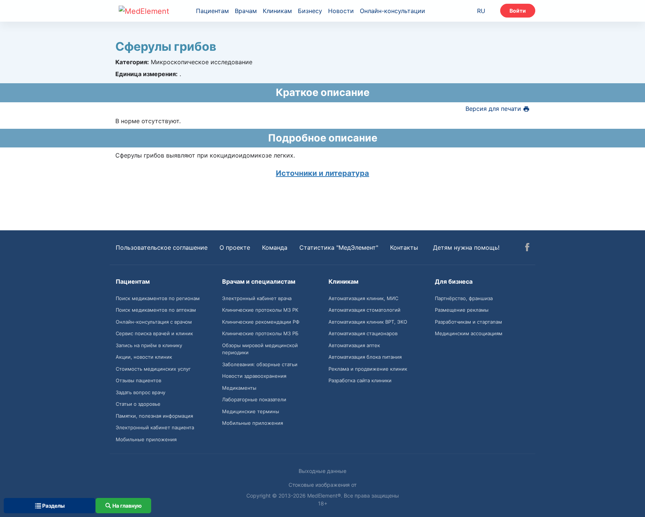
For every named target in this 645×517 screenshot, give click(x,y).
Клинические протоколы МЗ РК (260, 310)
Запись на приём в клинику (149, 345)
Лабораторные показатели (254, 399)
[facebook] (527, 248)
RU (481, 11)
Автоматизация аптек (354, 345)
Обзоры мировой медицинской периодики (260, 349)
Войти (518, 10)
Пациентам (212, 11)
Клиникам (277, 11)
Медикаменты (239, 388)
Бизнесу (310, 11)
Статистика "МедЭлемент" (338, 247)
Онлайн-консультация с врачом (154, 322)
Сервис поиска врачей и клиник (154, 333)
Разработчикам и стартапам (468, 322)
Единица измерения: (146, 74)
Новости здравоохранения (254, 376)
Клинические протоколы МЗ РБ (260, 333)
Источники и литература (322, 173)
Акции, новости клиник (144, 357)
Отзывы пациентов (138, 380)
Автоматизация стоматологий (364, 310)
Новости (341, 11)
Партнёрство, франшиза (464, 298)
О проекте (234, 247)
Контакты (404, 247)
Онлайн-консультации (392, 11)
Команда (274, 247)
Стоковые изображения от (322, 485)
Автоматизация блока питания (365, 357)
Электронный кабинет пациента (155, 427)
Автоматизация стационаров (363, 333)
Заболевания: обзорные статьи (259, 364)
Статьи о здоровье (138, 404)
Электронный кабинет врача (257, 298)
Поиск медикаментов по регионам (158, 298)
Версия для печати (494, 108)
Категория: (132, 62)
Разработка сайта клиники (360, 380)
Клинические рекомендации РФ (260, 322)
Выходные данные (322, 471)
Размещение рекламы (462, 310)
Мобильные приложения (146, 439)
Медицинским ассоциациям (468, 333)
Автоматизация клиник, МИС (363, 298)
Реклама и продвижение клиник (367, 369)
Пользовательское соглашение (162, 247)
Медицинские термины (250, 411)
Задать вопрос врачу (140, 392)
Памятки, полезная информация (154, 416)
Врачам (246, 11)
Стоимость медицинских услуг (153, 369)
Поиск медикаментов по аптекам (156, 310)
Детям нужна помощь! (466, 247)
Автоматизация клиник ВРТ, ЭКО (367, 322)
